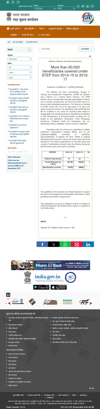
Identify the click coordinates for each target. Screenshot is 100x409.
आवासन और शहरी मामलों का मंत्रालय (20, 371)
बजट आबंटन (12, 331)
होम (9, 42)
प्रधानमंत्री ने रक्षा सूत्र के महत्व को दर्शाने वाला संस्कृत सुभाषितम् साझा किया (20, 134)
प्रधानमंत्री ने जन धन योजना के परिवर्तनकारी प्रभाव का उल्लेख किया (19, 118)
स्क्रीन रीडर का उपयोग (26, 6)
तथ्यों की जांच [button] (27, 34)
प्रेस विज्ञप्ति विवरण (31, 42)
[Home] (8, 29)
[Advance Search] (92, 6)
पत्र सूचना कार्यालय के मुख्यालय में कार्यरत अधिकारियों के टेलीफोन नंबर (28, 318)
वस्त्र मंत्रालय (13, 357)
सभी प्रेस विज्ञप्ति (18, 42)
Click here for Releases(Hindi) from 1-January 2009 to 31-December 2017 (18, 164)
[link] (50, 264)
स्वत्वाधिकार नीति (49, 395)
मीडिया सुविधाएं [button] (72, 28)
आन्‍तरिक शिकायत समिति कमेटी (61, 324)
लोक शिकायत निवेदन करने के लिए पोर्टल (64, 342)
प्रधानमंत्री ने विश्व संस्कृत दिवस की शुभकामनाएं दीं (18, 141)
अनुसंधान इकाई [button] (54, 28)
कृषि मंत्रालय (12, 364)
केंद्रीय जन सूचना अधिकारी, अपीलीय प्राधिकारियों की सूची (70, 328)
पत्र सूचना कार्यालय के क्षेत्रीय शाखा (63, 321)
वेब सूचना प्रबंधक (14, 342)
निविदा (74, 395)
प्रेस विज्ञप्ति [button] (29, 28)
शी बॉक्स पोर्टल (13, 345)
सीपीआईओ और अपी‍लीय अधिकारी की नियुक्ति (22, 338)
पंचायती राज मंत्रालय (15, 378)
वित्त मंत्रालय (12, 361)
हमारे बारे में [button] (14, 28)
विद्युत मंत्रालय (13, 385)
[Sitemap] (88, 6)
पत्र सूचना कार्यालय (25, 19)
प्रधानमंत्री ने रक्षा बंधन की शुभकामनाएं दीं (18, 126)
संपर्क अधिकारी (13, 328)
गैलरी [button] (41, 28)
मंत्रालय (10, 55)
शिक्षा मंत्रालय (13, 375)
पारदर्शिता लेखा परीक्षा (58, 335)
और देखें (91, 388)
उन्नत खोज (45, 34)
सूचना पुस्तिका (56, 338)
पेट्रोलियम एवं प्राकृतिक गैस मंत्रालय (20, 381)
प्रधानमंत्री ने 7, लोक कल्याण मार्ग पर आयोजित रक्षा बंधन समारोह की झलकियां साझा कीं (19, 91)
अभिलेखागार (83, 395)
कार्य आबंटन (56, 331)
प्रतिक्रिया (50, 397)
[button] (78, 6)
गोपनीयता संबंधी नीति (33, 395)
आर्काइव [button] (13, 34)
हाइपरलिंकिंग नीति (18, 395)
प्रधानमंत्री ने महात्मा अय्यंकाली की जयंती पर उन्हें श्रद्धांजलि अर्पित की (19, 100)
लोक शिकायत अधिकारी (15, 324)
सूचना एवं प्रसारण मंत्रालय (17, 354)
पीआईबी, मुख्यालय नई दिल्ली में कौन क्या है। (65, 317)
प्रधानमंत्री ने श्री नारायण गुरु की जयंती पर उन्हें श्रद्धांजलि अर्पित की (19, 109)
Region (36, 5)
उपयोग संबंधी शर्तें (63, 395)
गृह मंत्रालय (12, 368)
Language (60, 5)
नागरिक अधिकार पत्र (15, 335)
